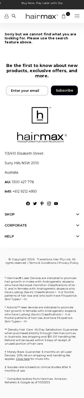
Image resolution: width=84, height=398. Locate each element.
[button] (14, 16)
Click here (23, 359)
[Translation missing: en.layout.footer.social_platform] (28, 203)
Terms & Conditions (42, 262)
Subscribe (64, 90)
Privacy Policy (69, 262)
